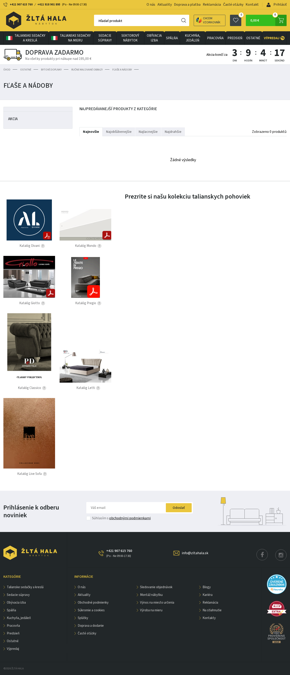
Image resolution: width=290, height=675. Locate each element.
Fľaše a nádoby (122, 70)
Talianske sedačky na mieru (75, 38)
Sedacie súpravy (105, 38)
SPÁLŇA (172, 38)
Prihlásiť (280, 4)
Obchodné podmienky (93, 602)
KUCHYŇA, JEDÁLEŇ (192, 38)
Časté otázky (233, 4)
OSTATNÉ (253, 38)
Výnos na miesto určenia (157, 602)
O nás (151, 4)
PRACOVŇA (215, 38)
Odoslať (179, 507)
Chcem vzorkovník (211, 20)
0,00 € (263, 19)
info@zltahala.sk (195, 553)
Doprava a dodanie (91, 625)
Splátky (83, 618)
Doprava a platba (187, 4)
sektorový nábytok (130, 38)
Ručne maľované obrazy (87, 70)
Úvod (6, 70)
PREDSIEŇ (234, 38)
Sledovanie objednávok (156, 587)
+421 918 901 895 (48, 4)
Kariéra (208, 594)
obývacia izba (154, 38)
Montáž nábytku (151, 594)
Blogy (207, 587)
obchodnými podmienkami (130, 518)
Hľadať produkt (110, 20)
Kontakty (209, 618)
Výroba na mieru (151, 610)
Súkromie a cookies (91, 610)
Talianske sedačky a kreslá (29, 38)
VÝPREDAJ (274, 38)
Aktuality (164, 4)
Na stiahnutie (212, 610)
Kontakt (252, 4)
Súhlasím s (121, 518)
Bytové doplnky (51, 70)
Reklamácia (212, 4)
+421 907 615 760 (21, 4)
